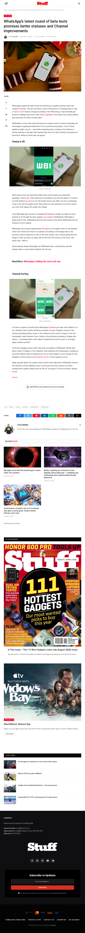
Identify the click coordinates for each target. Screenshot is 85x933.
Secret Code (19, 112)
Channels (52, 327)
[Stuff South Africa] (42, 3)
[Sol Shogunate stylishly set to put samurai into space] (10, 764)
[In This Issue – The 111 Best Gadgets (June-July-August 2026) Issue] (42, 595)
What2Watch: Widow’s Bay (17, 724)
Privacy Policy (55, 893)
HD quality (46, 229)
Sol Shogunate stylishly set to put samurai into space (37, 761)
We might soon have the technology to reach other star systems (22, 471)
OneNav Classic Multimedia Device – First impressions (37, 785)
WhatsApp (44, 407)
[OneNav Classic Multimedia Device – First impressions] (10, 788)
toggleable (49, 115)
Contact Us (49, 920)
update (25, 407)
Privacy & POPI (34, 920)
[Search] (79, 3)
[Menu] (6, 3)
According (48, 217)
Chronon (53, 925)
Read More (10, 734)
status (18, 407)
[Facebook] (6, 102)
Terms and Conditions (15, 920)
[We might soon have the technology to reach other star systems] (22, 457)
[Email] (6, 125)
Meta (11, 407)
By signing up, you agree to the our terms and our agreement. (43, 893)
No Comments (40, 37)
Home (5, 10)
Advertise (61, 920)
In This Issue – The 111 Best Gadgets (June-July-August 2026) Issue (42, 649)
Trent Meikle (14, 37)
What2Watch (9, 720)
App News (8, 16)
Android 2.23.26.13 (44, 357)
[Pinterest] (6, 120)
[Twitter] (6, 108)
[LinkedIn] (6, 114)
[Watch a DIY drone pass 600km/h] (10, 776)
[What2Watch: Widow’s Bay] (42, 692)
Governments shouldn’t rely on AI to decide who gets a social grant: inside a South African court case (21, 510)
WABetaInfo (34, 407)
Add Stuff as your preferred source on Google (47, 387)
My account (74, 920)
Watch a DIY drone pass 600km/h (30, 773)
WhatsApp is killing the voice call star (42, 261)
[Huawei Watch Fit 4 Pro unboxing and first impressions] (10, 800)
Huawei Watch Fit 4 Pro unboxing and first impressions (37, 797)
